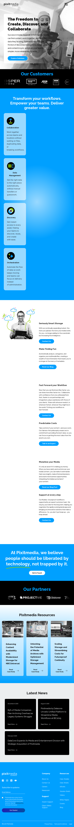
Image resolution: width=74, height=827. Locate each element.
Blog (61, 807)
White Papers (64, 800)
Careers (44, 787)
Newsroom (46, 790)
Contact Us (46, 341)
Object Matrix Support (46, 806)
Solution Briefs (65, 791)
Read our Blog (47, 367)
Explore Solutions (17, 58)
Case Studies (64, 779)
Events (62, 804)
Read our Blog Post (49, 487)
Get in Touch (37, 573)
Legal (70, 824)
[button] (13, 671)
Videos (62, 795)
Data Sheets (64, 783)
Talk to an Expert (49, 443)
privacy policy (19, 803)
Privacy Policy (48, 824)
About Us (45, 779)
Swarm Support (47, 802)
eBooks (62, 787)
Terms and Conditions (60, 824)
